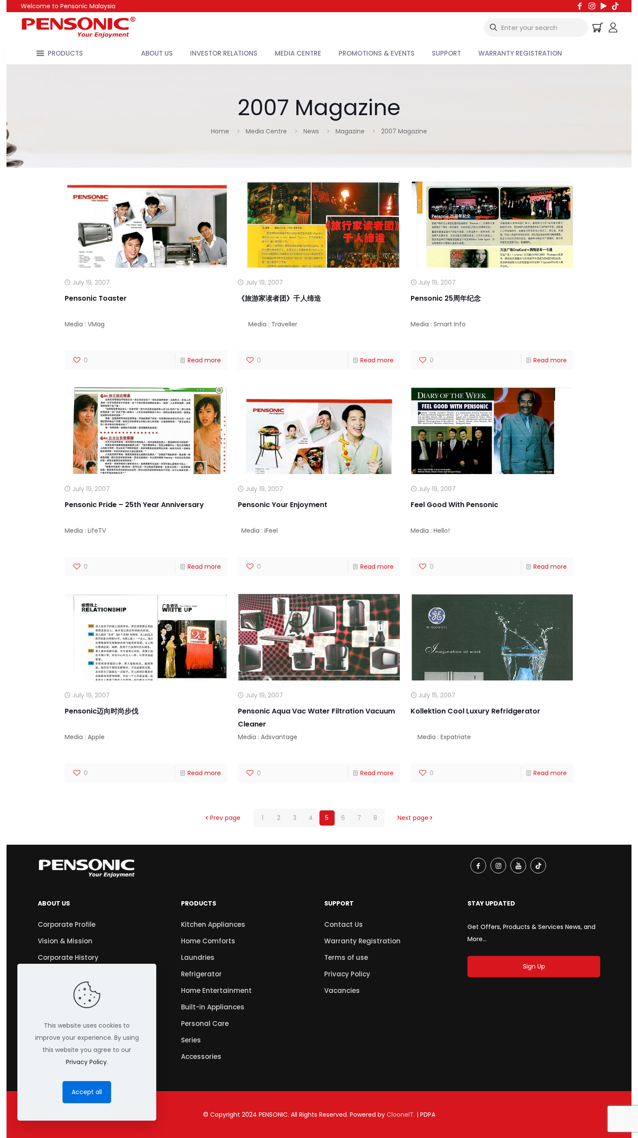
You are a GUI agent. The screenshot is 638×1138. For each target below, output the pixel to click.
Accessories (201, 1056)
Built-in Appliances (212, 1007)
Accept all (87, 1092)
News (311, 131)
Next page (413, 817)
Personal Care (205, 1023)
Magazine (350, 131)
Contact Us (343, 924)
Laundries (197, 957)
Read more (204, 360)
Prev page (225, 817)
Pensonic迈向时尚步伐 (101, 711)
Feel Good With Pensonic (454, 505)
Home (220, 131)
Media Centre (266, 131)
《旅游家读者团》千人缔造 (279, 298)
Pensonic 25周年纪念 (446, 298)
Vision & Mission (65, 941)
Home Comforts (208, 941)
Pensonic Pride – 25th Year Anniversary (134, 505)
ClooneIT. (401, 1114)
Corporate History (68, 957)
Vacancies (342, 990)
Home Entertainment (216, 990)
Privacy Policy (347, 974)
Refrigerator (201, 974)
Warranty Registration (362, 941)
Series (191, 1040)
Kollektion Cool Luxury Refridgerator (475, 711)
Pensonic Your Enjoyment (282, 505)
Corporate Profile (66, 924)
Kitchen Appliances (213, 924)
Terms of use (346, 957)
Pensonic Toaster (96, 298)
